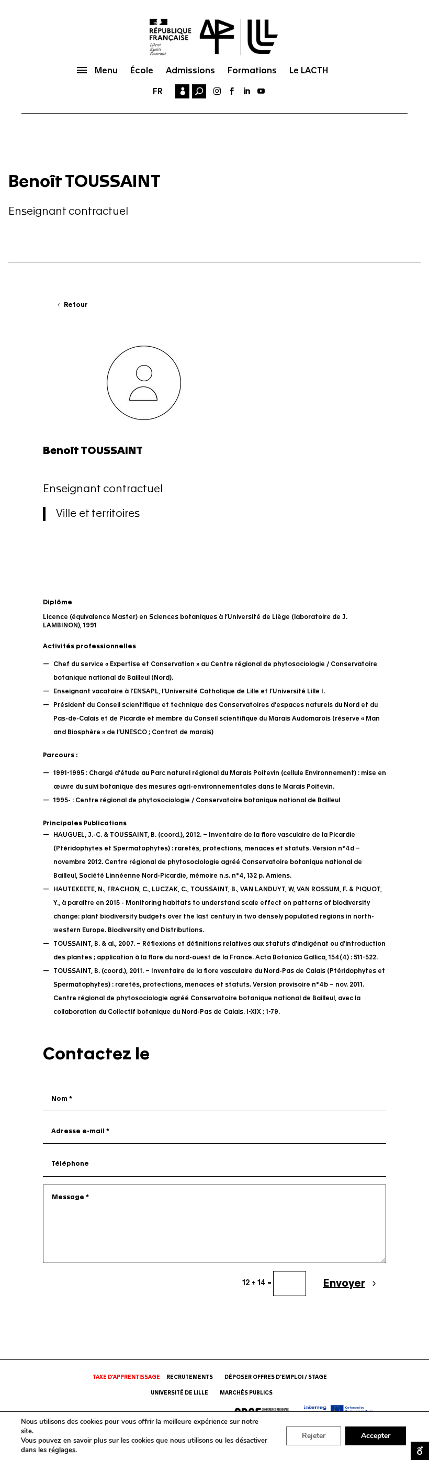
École (141, 70)
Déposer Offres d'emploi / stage (275, 1377)
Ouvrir (420, 1451)
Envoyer (344, 1283)
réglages (62, 1450)
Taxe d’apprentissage (126, 1377)
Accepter (375, 1436)
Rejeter (313, 1436)
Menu (106, 70)
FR (158, 91)
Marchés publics (246, 1393)
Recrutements (189, 1377)
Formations (252, 70)
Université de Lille (179, 1393)
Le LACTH (308, 70)
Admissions (190, 70)
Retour (76, 305)
